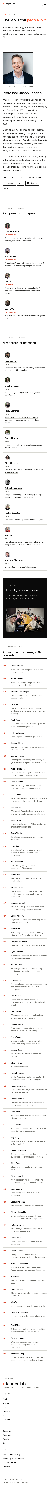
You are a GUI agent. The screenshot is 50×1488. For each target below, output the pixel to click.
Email (9, 189)
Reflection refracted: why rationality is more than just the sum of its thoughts (25, 369)
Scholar (10, 177)
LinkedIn (33, 183)
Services (6, 1443)
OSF (22, 177)
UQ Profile (36, 177)
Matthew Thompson (14, 560)
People (6, 1439)
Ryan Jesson (11, 361)
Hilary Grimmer (12, 411)
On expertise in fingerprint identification (21, 567)
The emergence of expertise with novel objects (24, 520)
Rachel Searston (12, 513)
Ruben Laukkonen (13, 488)
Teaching (7, 1435)
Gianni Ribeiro (11, 463)
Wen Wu (8, 535)
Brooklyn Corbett (13, 386)
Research (7, 1431)
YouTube (10, 183)
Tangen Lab (10, 3)
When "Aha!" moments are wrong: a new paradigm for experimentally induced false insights (22, 420)
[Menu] (44, 3)
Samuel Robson (12, 438)
